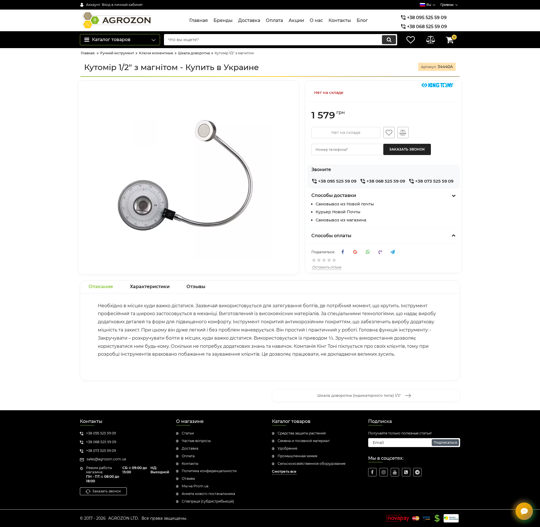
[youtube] (395, 472)
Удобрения (287, 448)
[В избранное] (389, 132)
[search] (389, 39)
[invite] (406, 472)
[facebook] (372, 472)
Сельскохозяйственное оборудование (311, 463)
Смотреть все (284, 471)
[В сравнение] (403, 132)
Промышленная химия (297, 456)
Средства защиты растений (302, 433)
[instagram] (383, 472)
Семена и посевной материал (304, 441)
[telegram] (417, 472)
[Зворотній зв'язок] (524, 511)
